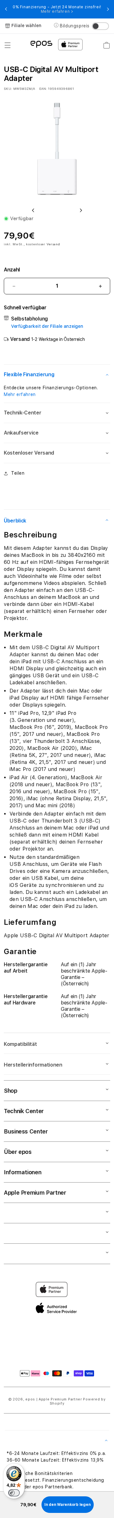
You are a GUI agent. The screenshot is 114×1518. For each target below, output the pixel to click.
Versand (53, 244)
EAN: (43, 88)
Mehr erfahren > (57, 11)
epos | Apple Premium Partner (53, 1399)
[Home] (41, 44)
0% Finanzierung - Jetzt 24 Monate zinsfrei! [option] (57, 9)
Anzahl (12, 270)
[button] (7, 45)
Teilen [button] (18, 473)
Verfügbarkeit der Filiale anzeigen (47, 326)
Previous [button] (6, 9)
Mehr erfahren (20, 394)
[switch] (14, 1492)
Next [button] (108, 9)
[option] (57, 148)
